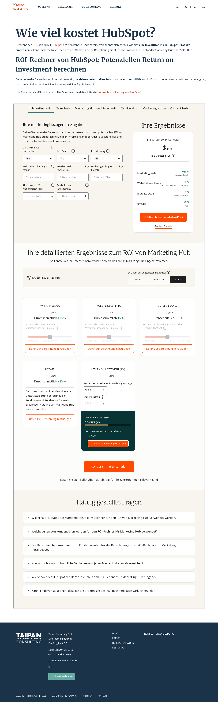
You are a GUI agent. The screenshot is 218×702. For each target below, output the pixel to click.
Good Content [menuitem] (91, 6)
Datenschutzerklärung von (113, 92)
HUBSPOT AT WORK (123, 643)
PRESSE (116, 638)
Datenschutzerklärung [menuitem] (64, 696)
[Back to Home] (22, 7)
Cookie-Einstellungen (62, 676)
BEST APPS (118, 647)
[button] (211, 695)
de (203, 6)
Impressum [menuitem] (87, 696)
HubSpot (57, 45)
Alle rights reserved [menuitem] (26, 696)
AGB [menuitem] (44, 696)
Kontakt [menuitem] (115, 6)
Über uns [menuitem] (44, 6)
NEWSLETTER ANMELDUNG (159, 633)
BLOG (115, 633)
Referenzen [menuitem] (65, 6)
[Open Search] (195, 6)
